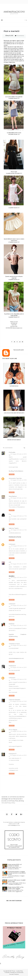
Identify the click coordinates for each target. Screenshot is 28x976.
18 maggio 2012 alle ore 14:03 (19, 625)
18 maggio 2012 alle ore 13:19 (19, 577)
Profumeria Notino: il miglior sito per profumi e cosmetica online (17, 873)
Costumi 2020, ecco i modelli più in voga (16, 880)
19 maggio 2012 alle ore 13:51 (19, 679)
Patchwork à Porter (15, 537)
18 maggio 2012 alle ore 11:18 (19, 516)
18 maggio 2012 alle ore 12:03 (19, 564)
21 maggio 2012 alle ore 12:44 (19, 731)
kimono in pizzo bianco (14, 439)
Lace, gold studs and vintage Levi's (14, 412)
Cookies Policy (19, 971)
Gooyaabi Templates (14, 974)
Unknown (12, 544)
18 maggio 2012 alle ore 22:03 (19, 667)
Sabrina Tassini (14, 528)
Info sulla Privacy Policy (8, 803)
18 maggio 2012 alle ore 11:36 (19, 530)
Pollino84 (12, 452)
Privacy (13, 971)
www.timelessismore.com (16, 658)
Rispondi (12, 474)
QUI (18, 98)
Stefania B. (12, 665)
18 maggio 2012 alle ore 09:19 (19, 454)
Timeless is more (14, 643)
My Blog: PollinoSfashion (16, 471)
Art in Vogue (13, 729)
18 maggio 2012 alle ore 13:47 (19, 605)
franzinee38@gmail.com (14, 825)
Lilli (10, 562)
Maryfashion (13, 496)
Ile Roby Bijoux (14, 386)
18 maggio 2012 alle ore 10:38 (19, 480)
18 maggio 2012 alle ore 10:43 (19, 498)
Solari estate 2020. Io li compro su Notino (15, 865)
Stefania (11, 623)
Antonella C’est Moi (15, 478)
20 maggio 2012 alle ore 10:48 (18, 701)
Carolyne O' (13, 753)
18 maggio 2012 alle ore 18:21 (19, 645)
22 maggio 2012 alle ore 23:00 (18, 755)
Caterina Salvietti (14, 699)
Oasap (8, 60)
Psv (10, 514)
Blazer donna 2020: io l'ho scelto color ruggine (15, 887)
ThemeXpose (13, 972)
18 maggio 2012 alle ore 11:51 (19, 546)
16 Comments (20, 35)
